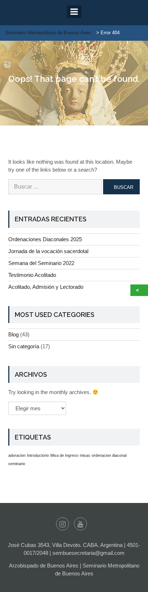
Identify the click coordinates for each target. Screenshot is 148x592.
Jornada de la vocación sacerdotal (48, 251)
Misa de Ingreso (64, 455)
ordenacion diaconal (109, 455)
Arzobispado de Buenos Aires (43, 565)
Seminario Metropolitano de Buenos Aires (48, 32)
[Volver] (139, 290)
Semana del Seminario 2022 (41, 263)
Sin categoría (23, 346)
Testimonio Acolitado (32, 275)
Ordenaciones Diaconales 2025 (45, 239)
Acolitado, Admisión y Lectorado (45, 287)
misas (85, 455)
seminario (16, 463)
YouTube (80, 523)
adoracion (17, 455)
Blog (13, 334)
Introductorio (38, 455)
